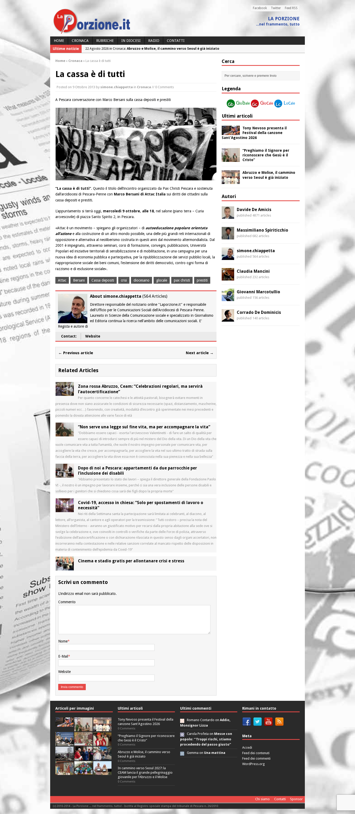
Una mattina (214, 753)
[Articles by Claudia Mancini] (228, 277)
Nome (63, 641)
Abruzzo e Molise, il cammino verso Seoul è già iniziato (144, 754)
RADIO (153, 41)
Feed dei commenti (256, 758)
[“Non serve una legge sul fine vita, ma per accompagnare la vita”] (65, 433)
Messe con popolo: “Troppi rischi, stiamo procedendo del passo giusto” (206, 739)
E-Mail (63, 656)
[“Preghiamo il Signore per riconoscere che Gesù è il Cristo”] (231, 159)
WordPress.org (253, 764)
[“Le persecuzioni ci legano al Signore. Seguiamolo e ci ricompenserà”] (83, 743)
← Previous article (75, 353)
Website (92, 336)
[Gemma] (182, 753)
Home (59, 41)
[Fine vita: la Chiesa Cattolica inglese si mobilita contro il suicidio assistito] (83, 758)
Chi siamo (262, 799)
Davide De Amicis (254, 209)
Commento (67, 602)
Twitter (276, 8)
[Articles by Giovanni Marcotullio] (228, 298)
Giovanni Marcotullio (258, 291)
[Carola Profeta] (182, 734)
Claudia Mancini (253, 271)
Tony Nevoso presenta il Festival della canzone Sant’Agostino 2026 (254, 132)
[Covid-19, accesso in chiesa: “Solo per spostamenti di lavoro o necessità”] (65, 509)
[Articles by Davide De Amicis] (228, 216)
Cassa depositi (102, 280)
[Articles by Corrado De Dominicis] (228, 318)
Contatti (176, 41)
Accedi (247, 747)
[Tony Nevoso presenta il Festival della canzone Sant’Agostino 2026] (231, 132)
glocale (161, 280)
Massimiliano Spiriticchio (262, 230)
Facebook (260, 8)
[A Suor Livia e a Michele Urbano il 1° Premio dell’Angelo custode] (102, 772)
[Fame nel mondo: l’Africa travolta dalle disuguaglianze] (83, 772)
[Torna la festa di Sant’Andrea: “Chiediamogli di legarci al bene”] (64, 772)
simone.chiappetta (116, 87)
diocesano (141, 280)
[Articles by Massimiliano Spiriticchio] (228, 236)
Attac (62, 280)
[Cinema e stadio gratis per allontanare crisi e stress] (65, 567)
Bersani (79, 280)
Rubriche (105, 41)
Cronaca (80, 41)
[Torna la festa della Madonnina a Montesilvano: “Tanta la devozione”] (102, 758)
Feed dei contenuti (255, 753)
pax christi (182, 280)
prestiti (202, 280)
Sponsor (296, 799)
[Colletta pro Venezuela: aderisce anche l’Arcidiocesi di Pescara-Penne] (64, 758)
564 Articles (155, 296)
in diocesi (131, 41)
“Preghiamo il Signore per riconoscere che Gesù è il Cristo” (265, 155)
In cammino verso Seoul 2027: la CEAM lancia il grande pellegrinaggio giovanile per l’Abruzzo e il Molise (145, 772)
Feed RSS (291, 8)
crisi (124, 280)
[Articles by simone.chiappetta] (228, 257)
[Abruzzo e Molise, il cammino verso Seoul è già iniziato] (231, 181)
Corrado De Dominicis (259, 312)
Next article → (200, 353)
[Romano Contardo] (182, 720)
